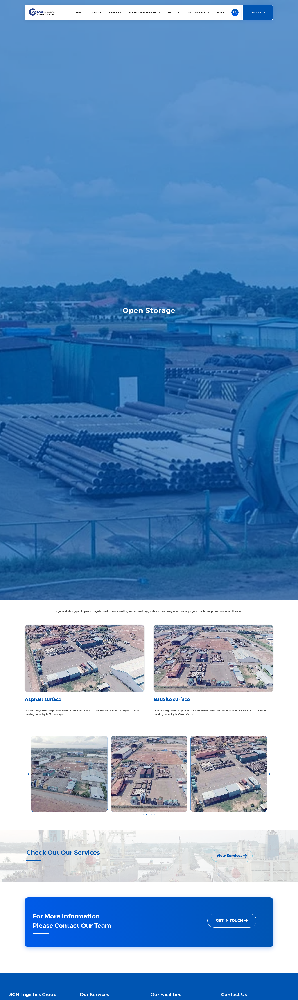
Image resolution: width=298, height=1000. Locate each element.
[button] (28, 774)
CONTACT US (258, 12)
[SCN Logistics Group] (42, 12)
